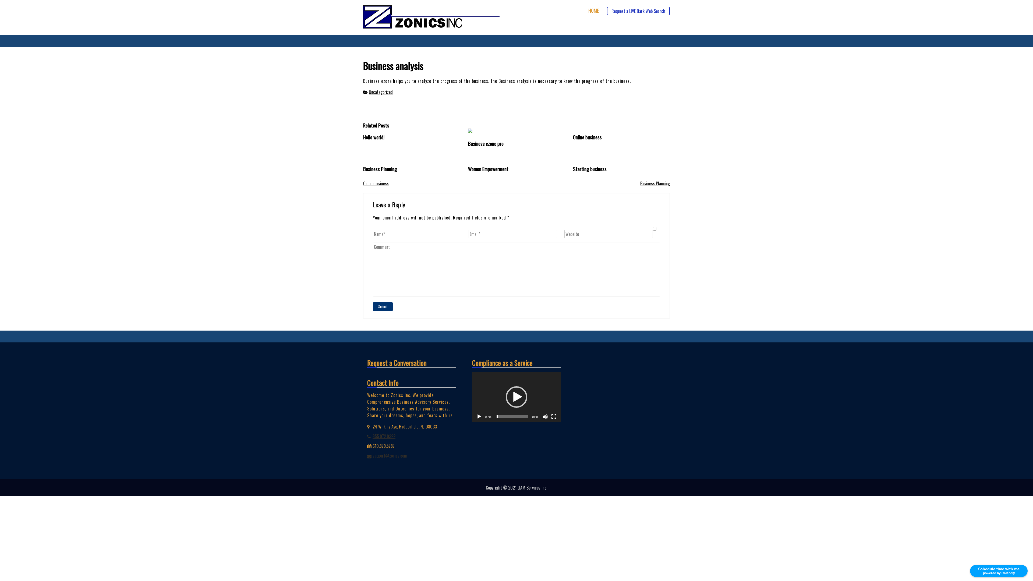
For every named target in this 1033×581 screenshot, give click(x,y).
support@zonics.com (390, 455)
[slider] (512, 416)
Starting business (590, 168)
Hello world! (373, 137)
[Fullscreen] (554, 416)
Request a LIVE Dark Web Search (638, 11)
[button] (516, 397)
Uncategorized (381, 92)
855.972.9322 (384, 436)
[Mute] (545, 416)
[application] (516, 397)
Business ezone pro (486, 143)
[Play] (479, 416)
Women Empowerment (488, 168)
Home (593, 10)
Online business (587, 137)
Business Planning (380, 168)
